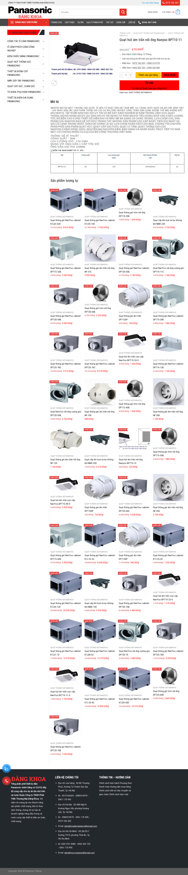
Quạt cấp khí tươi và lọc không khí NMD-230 (167, 222)
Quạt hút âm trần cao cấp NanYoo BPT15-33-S (131, 358)
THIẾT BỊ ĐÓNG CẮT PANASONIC (17, 73)
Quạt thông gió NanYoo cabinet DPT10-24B (168, 318)
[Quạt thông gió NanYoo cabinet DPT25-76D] (168, 631)
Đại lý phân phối (95, 22)
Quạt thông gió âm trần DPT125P (130, 318)
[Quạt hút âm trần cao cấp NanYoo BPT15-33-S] (134, 340)
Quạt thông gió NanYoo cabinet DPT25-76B (65, 749)
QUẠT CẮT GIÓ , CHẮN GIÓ (21, 86)
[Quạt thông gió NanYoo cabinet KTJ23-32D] (66, 200)
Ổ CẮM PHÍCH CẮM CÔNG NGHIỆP (21, 49)
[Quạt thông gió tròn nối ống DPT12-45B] (134, 388)
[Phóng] (54, 83)
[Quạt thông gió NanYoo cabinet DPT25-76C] (100, 344)
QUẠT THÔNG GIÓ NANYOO (140, 92)
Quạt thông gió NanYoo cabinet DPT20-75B (134, 605)
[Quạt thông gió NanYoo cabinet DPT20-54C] (134, 487)
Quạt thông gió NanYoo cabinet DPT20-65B (134, 270)
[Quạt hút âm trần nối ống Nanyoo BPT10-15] (134, 439)
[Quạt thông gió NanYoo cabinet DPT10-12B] (168, 344)
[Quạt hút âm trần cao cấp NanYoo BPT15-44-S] (66, 484)
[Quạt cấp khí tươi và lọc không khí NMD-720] (100, 583)
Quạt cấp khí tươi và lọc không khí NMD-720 (99, 605)
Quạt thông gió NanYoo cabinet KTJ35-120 (65, 605)
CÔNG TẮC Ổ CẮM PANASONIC (23, 41)
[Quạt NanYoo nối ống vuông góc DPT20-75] (134, 631)
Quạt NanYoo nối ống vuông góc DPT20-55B (66, 413)
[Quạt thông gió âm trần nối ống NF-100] (100, 391)
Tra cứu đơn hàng (150, 2)
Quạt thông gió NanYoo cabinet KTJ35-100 (100, 222)
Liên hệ (131, 22)
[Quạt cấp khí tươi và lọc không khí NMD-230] (168, 200)
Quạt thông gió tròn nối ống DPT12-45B (132, 406)
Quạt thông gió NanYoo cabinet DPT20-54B (65, 318)
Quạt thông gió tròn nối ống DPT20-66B (98, 310)
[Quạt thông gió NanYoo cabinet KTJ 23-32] (100, 535)
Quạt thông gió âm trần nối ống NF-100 (99, 413)
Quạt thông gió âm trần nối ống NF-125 (65, 461)
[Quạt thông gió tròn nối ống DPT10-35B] (134, 196)
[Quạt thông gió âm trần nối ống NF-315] (100, 248)
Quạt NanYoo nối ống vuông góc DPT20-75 (134, 653)
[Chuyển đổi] (43, 41)
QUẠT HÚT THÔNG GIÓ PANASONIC (19, 63)
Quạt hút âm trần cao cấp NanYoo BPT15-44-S (62, 502)
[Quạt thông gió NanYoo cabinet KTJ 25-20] (168, 535)
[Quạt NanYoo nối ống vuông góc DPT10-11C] (168, 248)
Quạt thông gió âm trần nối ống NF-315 (99, 270)
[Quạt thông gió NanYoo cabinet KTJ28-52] (100, 631)
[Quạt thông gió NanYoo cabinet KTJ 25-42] (100, 679)
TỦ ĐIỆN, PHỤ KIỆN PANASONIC (24, 92)
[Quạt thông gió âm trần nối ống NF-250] (168, 487)
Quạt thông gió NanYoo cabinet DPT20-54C (134, 509)
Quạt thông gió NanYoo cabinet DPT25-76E (65, 366)
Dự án (81, 22)
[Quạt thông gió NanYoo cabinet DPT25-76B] (66, 727)
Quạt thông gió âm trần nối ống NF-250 (168, 509)
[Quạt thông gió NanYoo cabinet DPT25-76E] (66, 344)
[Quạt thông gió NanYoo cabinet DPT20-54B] (66, 296)
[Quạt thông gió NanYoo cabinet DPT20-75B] (134, 583)
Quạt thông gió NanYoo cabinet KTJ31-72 (65, 653)
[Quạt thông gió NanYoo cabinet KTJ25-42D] (134, 679)
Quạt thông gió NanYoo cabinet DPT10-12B (168, 366)
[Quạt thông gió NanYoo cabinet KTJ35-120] (66, 583)
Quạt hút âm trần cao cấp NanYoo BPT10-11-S (62, 693)
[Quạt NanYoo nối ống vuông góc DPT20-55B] (66, 391)
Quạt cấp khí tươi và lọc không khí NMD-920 (99, 461)
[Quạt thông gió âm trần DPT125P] (134, 296)
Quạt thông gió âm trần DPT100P (96, 509)
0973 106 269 (172, 2)
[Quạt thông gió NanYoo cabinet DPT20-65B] (134, 248)
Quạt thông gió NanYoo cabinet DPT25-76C (100, 366)
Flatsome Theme (33, 871)
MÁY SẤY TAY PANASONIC (21, 80)
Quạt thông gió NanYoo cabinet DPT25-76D (168, 653)
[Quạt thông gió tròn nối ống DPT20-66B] (100, 292)
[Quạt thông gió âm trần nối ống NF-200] (168, 391)
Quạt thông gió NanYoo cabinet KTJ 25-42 (100, 701)
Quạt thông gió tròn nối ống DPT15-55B (166, 454)
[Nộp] (123, 12)
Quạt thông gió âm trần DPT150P (130, 557)
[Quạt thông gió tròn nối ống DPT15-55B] (168, 435)
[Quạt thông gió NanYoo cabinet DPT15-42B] (66, 535)
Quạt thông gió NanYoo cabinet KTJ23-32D (65, 222)
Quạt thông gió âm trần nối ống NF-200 (168, 413)
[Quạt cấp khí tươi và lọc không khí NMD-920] (100, 439)
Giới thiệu (70, 22)
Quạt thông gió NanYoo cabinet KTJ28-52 (100, 653)
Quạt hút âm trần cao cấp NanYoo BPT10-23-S (165, 598)
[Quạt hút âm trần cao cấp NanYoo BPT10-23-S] (168, 579)
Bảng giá (120, 22)
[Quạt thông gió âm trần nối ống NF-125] (66, 439)
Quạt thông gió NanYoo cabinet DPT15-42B (65, 557)
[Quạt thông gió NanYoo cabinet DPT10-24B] (168, 296)
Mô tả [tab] (55, 102)
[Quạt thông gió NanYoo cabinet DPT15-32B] (66, 248)
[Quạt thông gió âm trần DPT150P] (134, 535)
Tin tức (110, 22)
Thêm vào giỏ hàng (148, 75)
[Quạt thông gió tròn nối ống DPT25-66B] (168, 675)
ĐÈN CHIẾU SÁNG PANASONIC (23, 56)
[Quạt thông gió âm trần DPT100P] (100, 487)
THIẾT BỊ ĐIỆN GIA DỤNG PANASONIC (20, 99)
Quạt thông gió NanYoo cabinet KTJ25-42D (134, 701)
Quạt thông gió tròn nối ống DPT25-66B (166, 693)
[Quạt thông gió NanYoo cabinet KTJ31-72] (66, 631)
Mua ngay (170, 75)
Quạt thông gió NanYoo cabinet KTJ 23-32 (100, 557)
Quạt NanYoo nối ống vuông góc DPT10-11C (168, 270)
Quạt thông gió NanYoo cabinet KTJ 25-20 (168, 557)
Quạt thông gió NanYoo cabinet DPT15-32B (65, 270)
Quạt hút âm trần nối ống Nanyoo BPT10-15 (131, 461)
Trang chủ (56, 22)
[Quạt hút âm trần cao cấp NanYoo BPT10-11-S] (66, 675)
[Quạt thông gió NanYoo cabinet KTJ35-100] (100, 200)
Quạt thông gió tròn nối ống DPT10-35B (132, 214)
